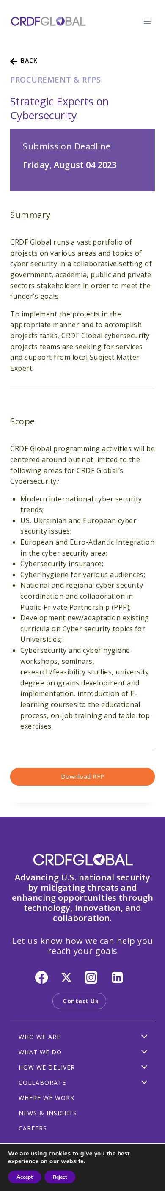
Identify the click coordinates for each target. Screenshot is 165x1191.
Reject (60, 1177)
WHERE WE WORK (46, 1098)
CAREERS (33, 1128)
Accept (24, 1177)
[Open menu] (147, 21)
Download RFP (82, 777)
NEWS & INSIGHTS (48, 1113)
